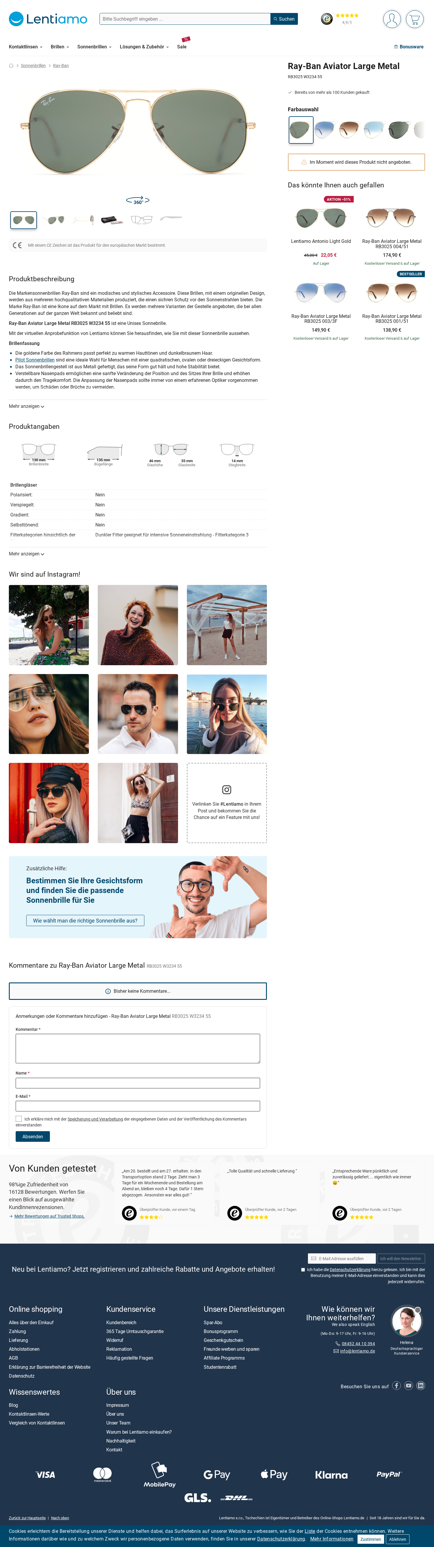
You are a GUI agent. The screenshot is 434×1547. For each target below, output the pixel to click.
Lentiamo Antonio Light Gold (321, 241)
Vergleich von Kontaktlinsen (37, 1423)
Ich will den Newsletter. (401, 1258)
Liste (310, 1531)
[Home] (11, 65)
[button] (23, 220)
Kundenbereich (121, 1322)
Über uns (115, 1414)
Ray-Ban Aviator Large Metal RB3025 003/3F (321, 319)
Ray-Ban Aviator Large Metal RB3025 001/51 (392, 319)
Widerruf (114, 1340)
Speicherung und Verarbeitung (95, 1119)
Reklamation (119, 1349)
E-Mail (23, 1096)
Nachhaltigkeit (121, 1440)
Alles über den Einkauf (31, 1322)
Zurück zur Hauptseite (27, 1517)
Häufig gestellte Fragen (129, 1358)
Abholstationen (24, 1349)
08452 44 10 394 (358, 1343)
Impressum (117, 1405)
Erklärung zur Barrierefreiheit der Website (49, 1366)
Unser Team (118, 1423)
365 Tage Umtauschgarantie (135, 1331)
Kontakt (114, 1449)
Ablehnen (397, 1539)
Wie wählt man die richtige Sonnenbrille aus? (85, 920)
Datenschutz (21, 1375)
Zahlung (17, 1331)
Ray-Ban (61, 65)
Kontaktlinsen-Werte (29, 1414)
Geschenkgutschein (223, 1340)
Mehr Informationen (332, 1538)
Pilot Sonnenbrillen (35, 360)
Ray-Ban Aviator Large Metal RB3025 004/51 (392, 244)
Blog (13, 1405)
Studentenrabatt (220, 1366)
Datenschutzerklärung (281, 1538)
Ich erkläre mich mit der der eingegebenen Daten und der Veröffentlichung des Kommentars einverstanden (131, 1122)
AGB (13, 1358)
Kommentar (28, 1029)
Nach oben (60, 1517)
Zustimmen (370, 1539)
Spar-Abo (213, 1322)
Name (23, 1073)
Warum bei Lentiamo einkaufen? (139, 1431)
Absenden (32, 1136)
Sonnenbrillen (33, 65)
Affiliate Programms (224, 1358)
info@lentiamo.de (357, 1350)
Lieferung (18, 1340)
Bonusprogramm (221, 1331)
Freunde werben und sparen (232, 1349)
